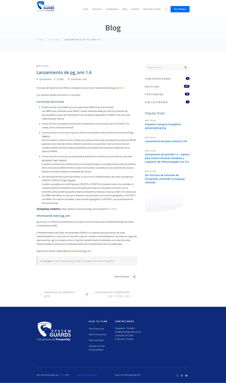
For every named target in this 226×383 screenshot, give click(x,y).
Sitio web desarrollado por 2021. (53, 375)
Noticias (54, 39)
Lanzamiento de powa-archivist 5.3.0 (166, 141)
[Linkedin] (182, 375)
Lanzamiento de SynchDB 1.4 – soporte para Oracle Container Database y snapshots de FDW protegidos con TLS (167, 158)
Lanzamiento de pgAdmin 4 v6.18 (59, 294)
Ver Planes (180, 9)
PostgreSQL (166, 94)
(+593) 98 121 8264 (124, 339)
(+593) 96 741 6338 (124, 335)
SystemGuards (45, 79)
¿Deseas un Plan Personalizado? (97, 348)
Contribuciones (166, 78)
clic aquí (47, 261)
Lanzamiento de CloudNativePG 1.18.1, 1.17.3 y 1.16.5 (112, 294)
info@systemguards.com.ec (128, 331)
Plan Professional (97, 334)
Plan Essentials (96, 340)
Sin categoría (166, 102)
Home (40, 39)
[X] (177, 375)
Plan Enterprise (96, 328)
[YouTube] (186, 375)
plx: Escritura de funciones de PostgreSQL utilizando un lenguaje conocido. (165, 179)
